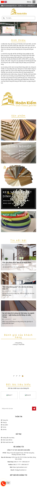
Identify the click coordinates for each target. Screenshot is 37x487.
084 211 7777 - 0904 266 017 (27, 5)
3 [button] (20, 376)
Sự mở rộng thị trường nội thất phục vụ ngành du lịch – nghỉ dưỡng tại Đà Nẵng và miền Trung (18, 315)
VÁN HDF (23, 153)
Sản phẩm (18, 115)
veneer (7, 173)
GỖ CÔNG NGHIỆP (17, 146)
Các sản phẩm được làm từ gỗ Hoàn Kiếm (16, 262)
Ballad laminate (9, 176)
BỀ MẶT (9, 169)
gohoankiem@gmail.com (10, 5)
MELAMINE (8, 179)
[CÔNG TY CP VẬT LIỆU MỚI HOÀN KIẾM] (18, 11)
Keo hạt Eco (8, 200)
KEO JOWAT (8, 203)
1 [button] (14, 376)
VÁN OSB (7, 150)
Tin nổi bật (18, 240)
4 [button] (23, 376)
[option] (18, 29)
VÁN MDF (7, 156)
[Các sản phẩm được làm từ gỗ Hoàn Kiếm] (18, 257)
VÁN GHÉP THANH (10, 153)
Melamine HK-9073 (10, 132)
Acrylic (22, 173)
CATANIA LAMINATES (26, 176)
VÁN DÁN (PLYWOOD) (26, 150)
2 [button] (17, 376)
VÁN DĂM (23, 156)
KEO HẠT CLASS (24, 200)
